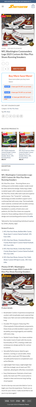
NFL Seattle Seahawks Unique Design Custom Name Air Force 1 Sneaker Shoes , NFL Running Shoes (9, 154)
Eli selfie (30, 216)
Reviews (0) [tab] (5, 170)
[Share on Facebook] (7, 116)
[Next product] (3, 63)
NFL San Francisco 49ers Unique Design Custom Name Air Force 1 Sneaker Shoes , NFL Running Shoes (26, 154)
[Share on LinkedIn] (21, 116)
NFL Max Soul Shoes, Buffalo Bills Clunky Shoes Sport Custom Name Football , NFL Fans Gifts (18, 233)
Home (4, 48)
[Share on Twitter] (10, 116)
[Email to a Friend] (14, 116)
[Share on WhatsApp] (3, 116)
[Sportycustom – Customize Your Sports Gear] (18, 6)
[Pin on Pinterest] (17, 116)
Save (4, 16)
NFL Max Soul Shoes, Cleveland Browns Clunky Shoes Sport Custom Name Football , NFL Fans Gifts (19, 242)
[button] (3, 6)
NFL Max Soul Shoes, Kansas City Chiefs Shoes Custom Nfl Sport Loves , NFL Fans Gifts (18, 259)
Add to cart (18, 69)
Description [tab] (6, 166)
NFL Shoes (7, 112)
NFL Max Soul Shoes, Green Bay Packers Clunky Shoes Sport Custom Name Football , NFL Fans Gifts (19, 251)
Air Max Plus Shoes (15, 48)
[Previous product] (7, 63)
